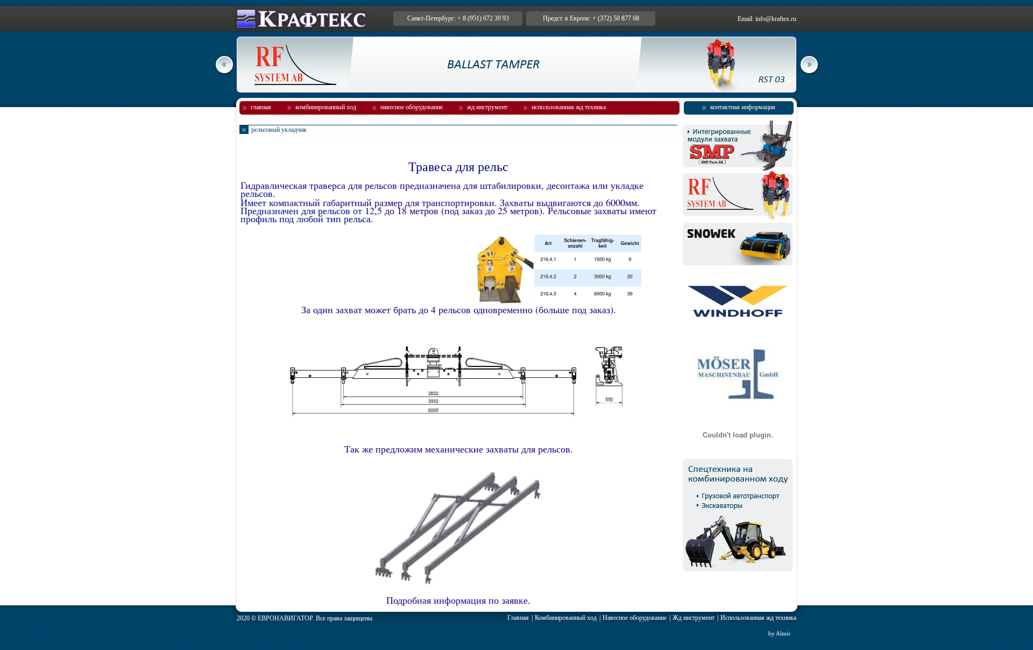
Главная (261, 107)
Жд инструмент (487, 107)
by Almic (779, 633)
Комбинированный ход (325, 107)
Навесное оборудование (411, 107)
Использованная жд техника (569, 107)
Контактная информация (742, 107)
